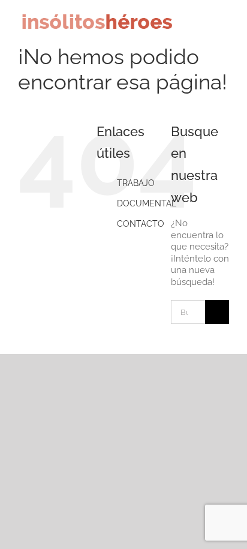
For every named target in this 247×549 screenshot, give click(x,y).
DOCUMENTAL (146, 203)
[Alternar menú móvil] (224, 26)
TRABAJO (136, 183)
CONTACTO (140, 224)
